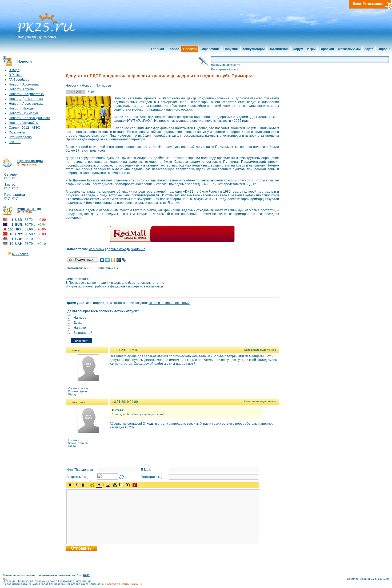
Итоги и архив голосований (169, 303)
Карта (369, 49)
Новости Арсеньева (24, 84)
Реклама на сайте (45, 580)
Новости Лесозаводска (26, 104)
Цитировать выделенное (260, 349)
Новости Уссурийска (24, 123)
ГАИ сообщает (20, 80)
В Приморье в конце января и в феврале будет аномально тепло (115, 283)
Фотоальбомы (349, 49)
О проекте (9, 580)
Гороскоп (326, 49)
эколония (138, 249)
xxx (5, 578)
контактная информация (75, 580)
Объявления (279, 49)
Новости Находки (22, 108)
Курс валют (26, 209)
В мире (14, 70)
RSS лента (20, 254)
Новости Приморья (23, 113)
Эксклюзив (17, 132)
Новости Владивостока (26, 94)
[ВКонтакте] (102, 260)
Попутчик (230, 49)
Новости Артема (21, 89)
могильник (96, 249)
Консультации (253, 49)
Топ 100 (15, 142)
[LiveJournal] (124, 260)
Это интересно (20, 137)
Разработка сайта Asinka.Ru (123, 583)
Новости (190, 49)
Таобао (173, 49)
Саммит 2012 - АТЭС (24, 127)
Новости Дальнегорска (26, 99)
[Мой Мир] (119, 260)
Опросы (384, 49)
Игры (311, 49)
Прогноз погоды (30, 161)
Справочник (210, 49)
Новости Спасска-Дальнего (29, 118)
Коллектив (24, 580)
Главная (157, 49)
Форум (298, 49)
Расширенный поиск (225, 69)
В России (15, 75)
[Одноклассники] (113, 260)
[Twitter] (107, 260)
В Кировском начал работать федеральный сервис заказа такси (114, 286)
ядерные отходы (117, 249)
